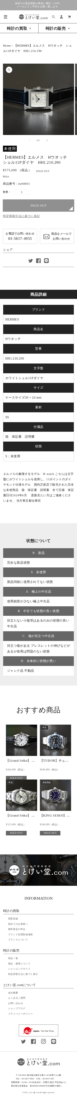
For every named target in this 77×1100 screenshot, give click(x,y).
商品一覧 (13, 958)
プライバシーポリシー (20, 1013)
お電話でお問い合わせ (20, 236)
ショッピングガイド (19, 968)
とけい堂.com (33, 1092)
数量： (7, 191)
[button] (6, 17)
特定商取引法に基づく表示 (23, 974)
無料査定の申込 (16, 929)
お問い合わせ (15, 1003)
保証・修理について (19, 963)
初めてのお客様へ (18, 924)
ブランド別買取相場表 (20, 934)
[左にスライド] (29, 140)
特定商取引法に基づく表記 (21, 216)
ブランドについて (18, 939)
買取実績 (13, 918)
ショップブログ (16, 1008)
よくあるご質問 (16, 998)
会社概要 (13, 992)
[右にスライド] (47, 140)
